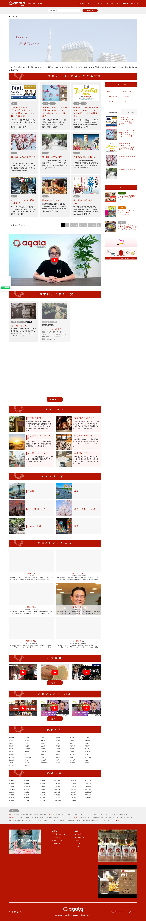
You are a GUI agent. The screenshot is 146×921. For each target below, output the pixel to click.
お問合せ (125, 4)
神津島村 (43, 763)
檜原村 (58, 760)
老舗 (108, 92)
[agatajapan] (73, 910)
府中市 (72, 749)
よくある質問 (56, 837)
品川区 (43, 740)
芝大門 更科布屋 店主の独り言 (47, 820)
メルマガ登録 (56, 843)
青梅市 (58, 749)
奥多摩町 (72, 760)
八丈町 (87, 763)
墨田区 (11, 740)
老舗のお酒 (43, 814)
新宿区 (58, 737)
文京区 (72, 737)
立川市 (11, 749)
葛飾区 (58, 746)
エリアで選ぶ (99, 4)
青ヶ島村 (11, 766)
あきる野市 (88, 757)
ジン (90, 814)
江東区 (27, 740)
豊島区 (58, 743)
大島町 (87, 760)
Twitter (9, 912)
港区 (42, 737)
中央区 (27, 737)
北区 (71, 743)
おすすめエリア (104, 820)
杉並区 (43, 743)
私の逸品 (129, 817)
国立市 (27, 754)
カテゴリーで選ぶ (84, 4)
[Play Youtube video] (55, 260)
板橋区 (11, 746)
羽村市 (72, 757)
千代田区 (11, 737)
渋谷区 (11, 743)
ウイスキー (75, 814)
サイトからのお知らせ (58, 834)
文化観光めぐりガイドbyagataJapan (69, 820)
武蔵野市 (27, 749)
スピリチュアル (112, 97)
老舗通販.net (67, 915)
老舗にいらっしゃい (85, 817)
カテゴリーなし (115, 820)
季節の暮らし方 (109, 817)
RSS (20, 912)
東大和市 (72, 754)
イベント (126, 97)
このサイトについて (58, 840)
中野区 (27, 743)
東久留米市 (12, 757)
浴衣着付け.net (85, 915)
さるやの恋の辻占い (52, 817)
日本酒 (58, 814)
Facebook (12, 912)
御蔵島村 (72, 763)
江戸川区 (72, 746)
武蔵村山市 (28, 757)
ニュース (110, 102)
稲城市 (58, 757)
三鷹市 (43, 749)
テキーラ (107, 814)
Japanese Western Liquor (119, 814)
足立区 (43, 746)
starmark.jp (58, 915)
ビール (64, 814)
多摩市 (43, 757)
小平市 (58, 751)
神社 (21, 817)
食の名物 (15, 814)
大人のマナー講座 (98, 817)
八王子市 (87, 746)
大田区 (72, 740)
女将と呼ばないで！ (30, 820)
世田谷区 (87, 740)
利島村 (11, 763)
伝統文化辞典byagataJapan (90, 820)
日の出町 (43, 760)
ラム (102, 814)
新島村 (27, 763)
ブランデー (84, 814)
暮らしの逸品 (34, 814)
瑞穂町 (27, 760)
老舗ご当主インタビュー (16, 820)
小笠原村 (27, 766)
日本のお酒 (127, 92)
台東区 (87, 737)
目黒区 (58, 740)
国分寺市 (11, 754)
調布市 (11, 751)
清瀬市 (87, 754)
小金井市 (43, 751)
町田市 (27, 751)
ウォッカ (96, 814)
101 (94, 225)
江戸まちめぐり (120, 817)
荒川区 (87, 743)
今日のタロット (39, 817)
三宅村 (58, 763)
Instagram (15, 912)
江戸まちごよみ (112, 4)
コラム (125, 102)
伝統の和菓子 (24, 814)
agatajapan (75, 915)
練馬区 (27, 746)
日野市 (72, 751)
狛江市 (58, 754)
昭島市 (87, 749)
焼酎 (69, 814)
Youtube (18, 912)
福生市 (43, 754)
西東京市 (11, 760)
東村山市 (87, 751)
